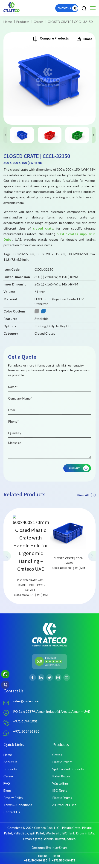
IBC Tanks (59, 790)
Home (7, 22)
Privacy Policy (13, 798)
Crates (39, 22)
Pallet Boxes (61, 776)
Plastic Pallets (62, 762)
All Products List (64, 805)
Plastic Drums (62, 798)
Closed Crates (45, 333)
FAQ (6, 783)
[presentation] (7, 556)
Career (8, 776)
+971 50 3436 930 (26, 731)
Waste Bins (60, 783)
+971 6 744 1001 (25, 721)
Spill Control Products (68, 769)
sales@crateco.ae (25, 701)
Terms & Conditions (17, 805)
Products (22, 22)
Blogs (7, 790)
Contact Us (11, 812)
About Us (10, 762)
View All (83, 495)
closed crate (43, 228)
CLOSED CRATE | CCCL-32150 (70, 22)
